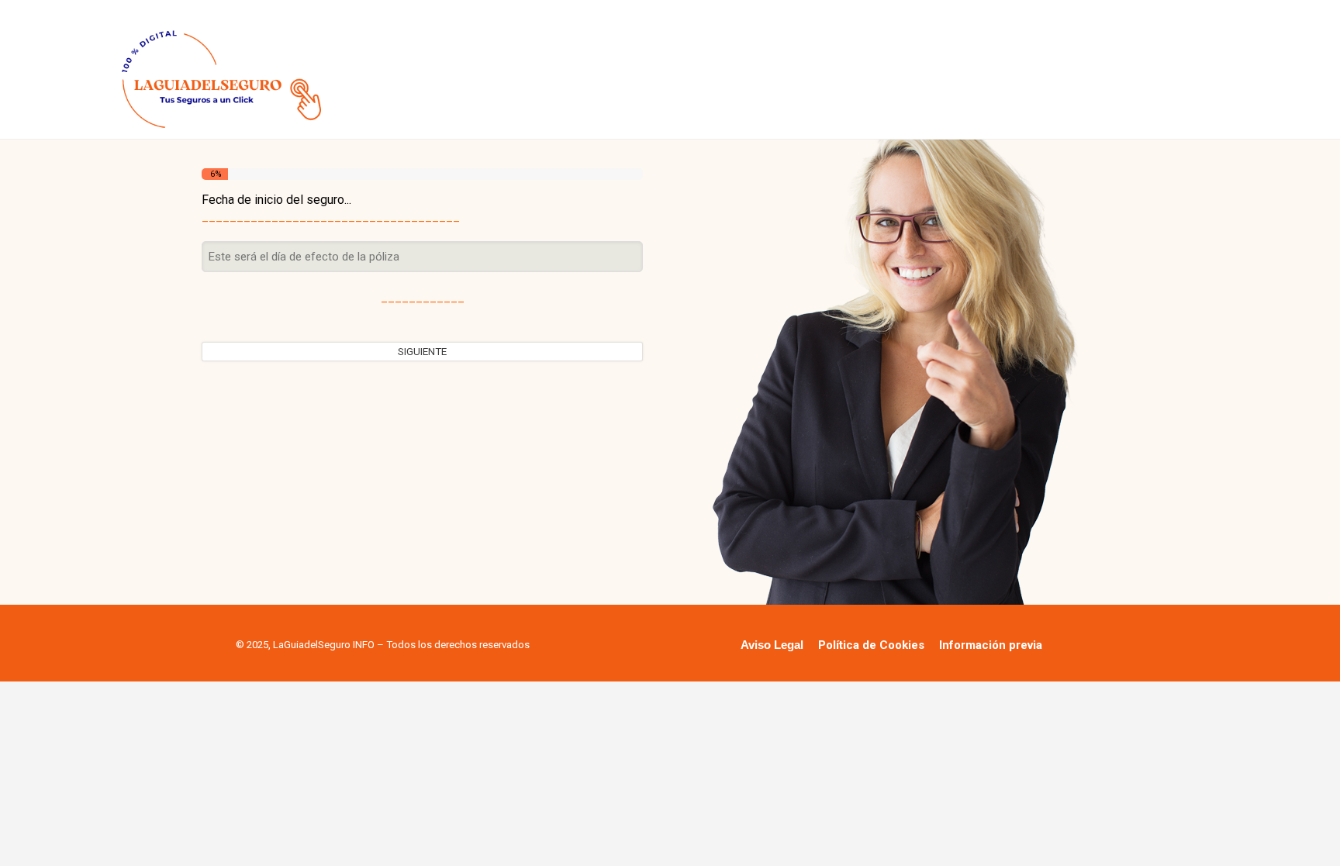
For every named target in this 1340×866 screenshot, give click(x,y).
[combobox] (422, 257)
